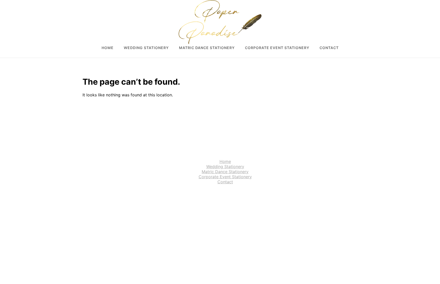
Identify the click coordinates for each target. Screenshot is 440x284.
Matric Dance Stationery (207, 48)
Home (108, 48)
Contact (329, 48)
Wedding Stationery (146, 48)
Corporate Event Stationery (277, 48)
